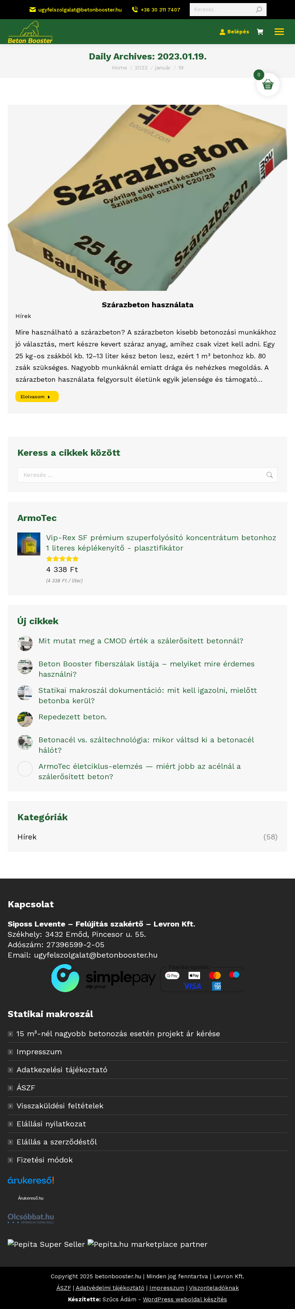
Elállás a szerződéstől (57, 1141)
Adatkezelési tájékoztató (62, 1069)
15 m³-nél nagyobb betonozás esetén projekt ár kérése (118, 1033)
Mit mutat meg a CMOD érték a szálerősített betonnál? (141, 640)
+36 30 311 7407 (161, 10)
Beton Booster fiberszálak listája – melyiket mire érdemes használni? (146, 669)
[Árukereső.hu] (31, 1184)
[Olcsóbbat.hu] (31, 1220)
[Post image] (25, 643)
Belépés (238, 32)
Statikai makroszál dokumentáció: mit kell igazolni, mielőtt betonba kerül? (147, 695)
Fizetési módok (45, 1159)
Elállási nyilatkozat (51, 1123)
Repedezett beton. (72, 716)
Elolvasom (33, 396)
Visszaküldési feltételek (60, 1105)
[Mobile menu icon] (279, 32)
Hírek (23, 316)
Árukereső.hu (30, 1198)
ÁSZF (26, 1087)
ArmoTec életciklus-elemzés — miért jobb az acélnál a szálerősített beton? (139, 771)
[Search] (259, 9)
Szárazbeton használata (148, 304)
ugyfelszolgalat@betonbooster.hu (80, 10)
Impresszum (39, 1051)
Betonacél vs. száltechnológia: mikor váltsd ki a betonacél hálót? (146, 745)
